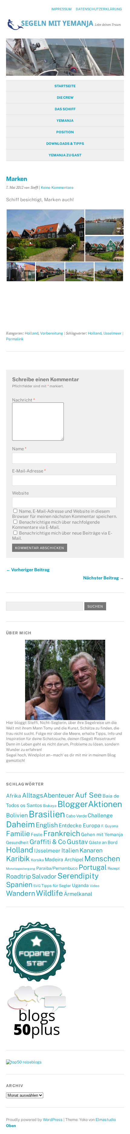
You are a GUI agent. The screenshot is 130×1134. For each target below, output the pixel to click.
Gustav (77, 841)
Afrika (13, 796)
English (47, 825)
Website (20, 492)
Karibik (18, 858)
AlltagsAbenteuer (48, 795)
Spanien (19, 884)
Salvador (44, 876)
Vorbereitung (51, 333)
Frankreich (61, 833)
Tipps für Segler (56, 885)
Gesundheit (17, 842)
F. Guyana (109, 826)
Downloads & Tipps (65, 144)
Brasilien (47, 814)
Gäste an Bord (103, 842)
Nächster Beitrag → (103, 577)
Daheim (20, 824)
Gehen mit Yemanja (102, 834)
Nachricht (23, 399)
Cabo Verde (76, 815)
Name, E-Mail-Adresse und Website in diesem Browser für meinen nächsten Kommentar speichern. (64, 514)
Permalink (15, 339)
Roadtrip (18, 876)
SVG (37, 886)
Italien (70, 850)
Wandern (20, 893)
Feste (36, 834)
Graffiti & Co (48, 841)
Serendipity (78, 875)
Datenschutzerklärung (99, 9)
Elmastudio (106, 1119)
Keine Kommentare (57, 187)
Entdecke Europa (79, 825)
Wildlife (49, 893)
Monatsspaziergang (20, 868)
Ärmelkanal (78, 894)
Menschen (102, 858)
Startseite (65, 86)
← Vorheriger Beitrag (28, 569)
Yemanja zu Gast (65, 155)
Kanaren (91, 850)
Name (19, 448)
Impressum (61, 9)
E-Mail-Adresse (29, 470)
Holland (31, 333)
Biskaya (50, 805)
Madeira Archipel (64, 859)
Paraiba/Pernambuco (57, 868)
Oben (11, 1125)
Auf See (88, 795)
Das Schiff (65, 109)
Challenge (100, 815)
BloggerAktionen (89, 804)
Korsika (37, 860)
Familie (18, 833)
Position (65, 132)
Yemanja (65, 120)
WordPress (53, 1119)
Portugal (93, 867)
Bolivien (17, 815)
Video (94, 886)
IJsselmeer (112, 333)
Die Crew (65, 97)
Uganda (80, 885)
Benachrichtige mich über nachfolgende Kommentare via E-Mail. (56, 524)
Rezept (114, 868)
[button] (45, 235)
